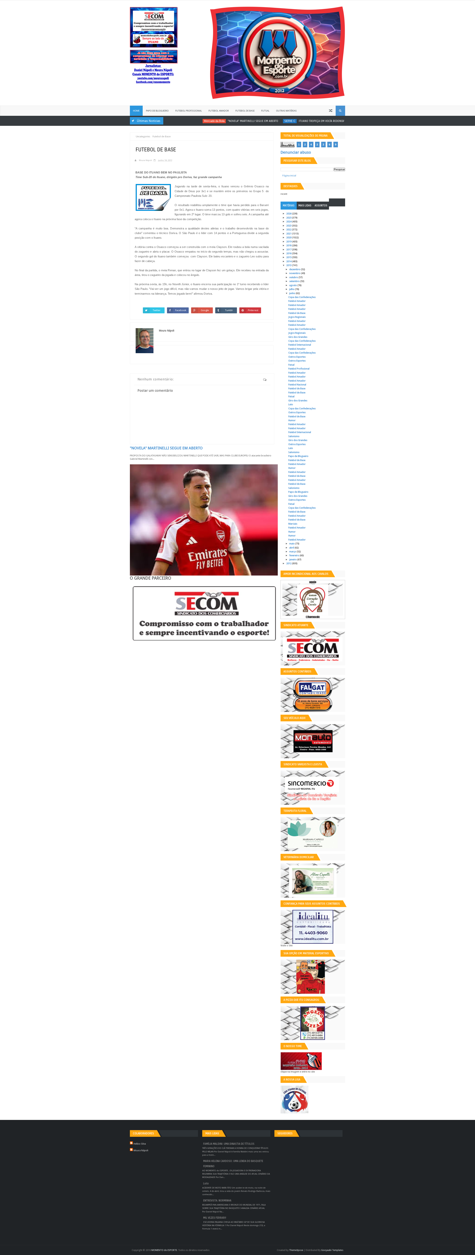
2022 (289, 229)
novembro (295, 273)
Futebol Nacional (297, 384)
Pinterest (253, 310)
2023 (289, 225)
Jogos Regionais (297, 317)
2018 (289, 245)
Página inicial (289, 175)
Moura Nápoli (141, 1150)
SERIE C (260, 120)
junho (292, 293)
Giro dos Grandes (297, 337)
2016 (289, 253)
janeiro (293, 559)
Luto (290, 404)
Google (205, 310)
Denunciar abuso (296, 152)
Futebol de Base (245, 110)
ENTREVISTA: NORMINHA (217, 1200)
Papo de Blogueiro (157, 110)
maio (292, 543)
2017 (289, 249)
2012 (289, 563)
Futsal (265, 110)
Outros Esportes (297, 356)
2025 (289, 217)
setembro (294, 281)
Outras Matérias (286, 110)
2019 (289, 241)
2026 (289, 213)
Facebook (180, 310)
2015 (289, 257)
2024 (289, 221)
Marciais (292, 523)
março (293, 551)
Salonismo (293, 436)
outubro (294, 277)
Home (136, 110)
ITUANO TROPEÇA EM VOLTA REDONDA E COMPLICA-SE (302, 121)
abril (292, 547)
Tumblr (229, 310)
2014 (289, 261)
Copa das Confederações (302, 297)
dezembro (295, 269)
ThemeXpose (296, 1250)
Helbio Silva (140, 1143)
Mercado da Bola (185, 120)
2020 (289, 237)
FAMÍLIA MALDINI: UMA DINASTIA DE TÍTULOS (228, 1143)
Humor (292, 420)
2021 (289, 233)
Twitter (156, 310)
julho (292, 289)
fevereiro (294, 555)
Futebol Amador (219, 110)
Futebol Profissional (188, 110)
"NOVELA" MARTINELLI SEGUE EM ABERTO (224, 121)
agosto (293, 285)
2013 (289, 265)
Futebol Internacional (299, 344)
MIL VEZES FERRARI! (214, 1217)
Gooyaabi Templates (332, 1250)
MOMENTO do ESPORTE (164, 1250)
